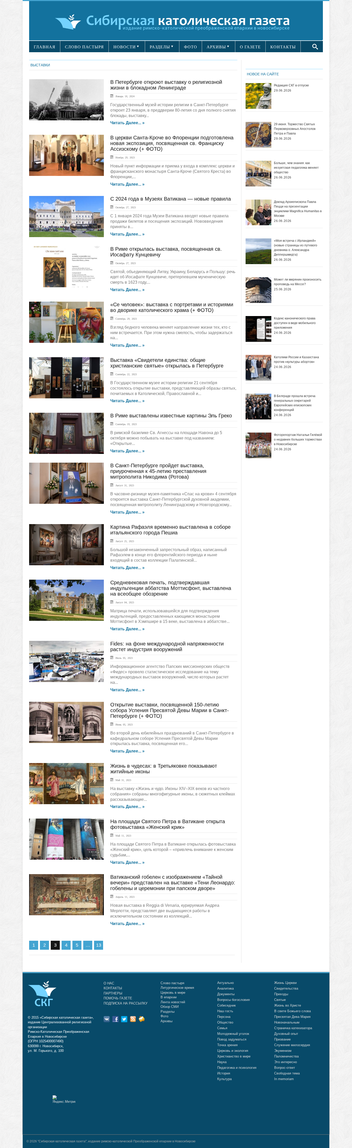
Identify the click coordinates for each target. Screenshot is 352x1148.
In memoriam (284, 1079)
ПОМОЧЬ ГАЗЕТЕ (118, 998)
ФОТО (190, 47)
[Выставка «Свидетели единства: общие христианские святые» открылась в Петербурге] (66, 377)
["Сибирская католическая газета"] (175, 21)
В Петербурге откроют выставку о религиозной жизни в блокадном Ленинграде (166, 85)
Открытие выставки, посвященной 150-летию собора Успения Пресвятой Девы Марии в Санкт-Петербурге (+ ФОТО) (169, 710)
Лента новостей (173, 1002)
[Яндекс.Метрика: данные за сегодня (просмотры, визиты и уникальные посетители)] (64, 1099)
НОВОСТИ (124, 47)
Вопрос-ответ (284, 1068)
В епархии (169, 997)
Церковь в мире (173, 992)
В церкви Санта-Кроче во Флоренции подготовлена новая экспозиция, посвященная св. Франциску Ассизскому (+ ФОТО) (171, 143)
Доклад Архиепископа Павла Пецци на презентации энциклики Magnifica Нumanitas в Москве (298, 209)
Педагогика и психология (236, 1068)
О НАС (109, 983)
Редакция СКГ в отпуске (291, 85)
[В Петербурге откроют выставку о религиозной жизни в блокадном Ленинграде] (66, 99)
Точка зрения (227, 1045)
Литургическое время (177, 988)
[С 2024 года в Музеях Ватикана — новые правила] (66, 216)
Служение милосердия (292, 1045)
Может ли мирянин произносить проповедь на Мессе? (297, 282)
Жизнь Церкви (285, 983)
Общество (225, 1022)
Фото (164, 1016)
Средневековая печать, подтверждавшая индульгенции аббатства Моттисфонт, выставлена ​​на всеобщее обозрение (171, 588)
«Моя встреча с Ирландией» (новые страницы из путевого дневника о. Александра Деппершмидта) (295, 247)
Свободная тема (287, 1073)
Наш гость (225, 1011)
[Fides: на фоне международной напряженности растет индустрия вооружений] (66, 661)
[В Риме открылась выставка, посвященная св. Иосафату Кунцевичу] (66, 266)
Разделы (167, 1012)
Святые (280, 1000)
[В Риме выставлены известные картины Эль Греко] (66, 433)
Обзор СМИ (170, 1007)
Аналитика (225, 988)
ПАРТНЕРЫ (113, 993)
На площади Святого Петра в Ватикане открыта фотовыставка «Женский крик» (167, 824)
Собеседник (226, 1005)
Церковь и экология (232, 1051)
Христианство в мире (233, 1056)
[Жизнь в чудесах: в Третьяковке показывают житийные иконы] (66, 783)
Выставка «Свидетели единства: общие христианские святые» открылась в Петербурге (166, 363)
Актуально (225, 983)
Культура (224, 1079)
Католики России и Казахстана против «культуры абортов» (296, 359)
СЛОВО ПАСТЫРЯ (84, 47)
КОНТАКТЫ (283, 47)
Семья (222, 1028)
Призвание (282, 1039)
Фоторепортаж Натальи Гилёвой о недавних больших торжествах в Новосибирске (298, 439)
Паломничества (286, 1056)
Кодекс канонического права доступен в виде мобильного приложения (295, 323)
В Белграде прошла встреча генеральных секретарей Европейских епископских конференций (294, 403)
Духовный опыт (286, 1034)
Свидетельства (286, 988)
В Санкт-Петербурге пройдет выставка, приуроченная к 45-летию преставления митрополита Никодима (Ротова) (158, 471)
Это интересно (285, 1062)
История (223, 1073)
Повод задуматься (231, 1039)
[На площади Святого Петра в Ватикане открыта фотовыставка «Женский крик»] (66, 839)
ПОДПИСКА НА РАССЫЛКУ (125, 1003)
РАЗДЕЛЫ (160, 47)
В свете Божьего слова (292, 1011)
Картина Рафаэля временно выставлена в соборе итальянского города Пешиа (170, 529)
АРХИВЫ (216, 47)
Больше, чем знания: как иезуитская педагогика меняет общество (296, 167)
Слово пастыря (172, 983)
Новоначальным (286, 1022)
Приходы (281, 994)
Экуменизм (282, 1051)
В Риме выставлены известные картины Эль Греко (171, 415)
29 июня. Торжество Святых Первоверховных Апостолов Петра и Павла (294, 128)
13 (98, 945)
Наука (222, 1062)
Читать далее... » (127, 123)
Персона (223, 1017)
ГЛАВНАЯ (44, 47)
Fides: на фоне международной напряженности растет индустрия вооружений (167, 646)
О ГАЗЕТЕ (250, 47)
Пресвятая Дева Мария (292, 1017)
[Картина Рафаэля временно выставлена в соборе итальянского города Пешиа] (66, 544)
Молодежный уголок (233, 1034)
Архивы (166, 1021)
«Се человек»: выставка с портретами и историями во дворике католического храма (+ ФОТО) (171, 307)
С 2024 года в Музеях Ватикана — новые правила (170, 199)
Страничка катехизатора (293, 1028)
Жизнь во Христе (287, 1005)
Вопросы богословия (233, 1000)
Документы (225, 994)
